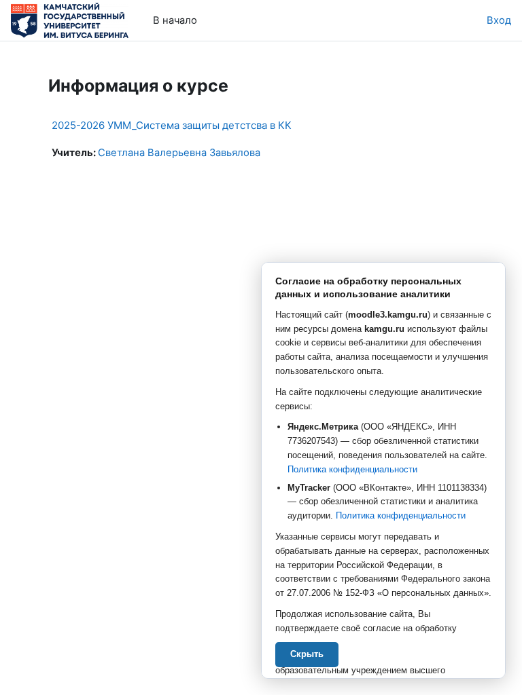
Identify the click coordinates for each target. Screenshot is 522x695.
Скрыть (307, 654)
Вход (499, 20)
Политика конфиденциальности (352, 469)
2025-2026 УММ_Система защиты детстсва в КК (172, 125)
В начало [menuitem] (175, 20)
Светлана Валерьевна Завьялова (179, 153)
